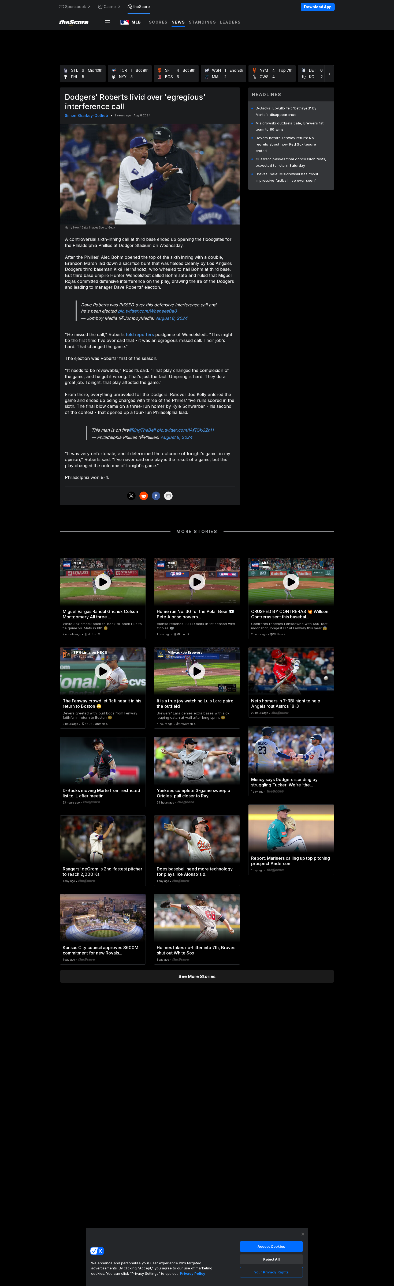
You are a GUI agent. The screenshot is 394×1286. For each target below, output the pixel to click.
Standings (202, 22)
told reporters (140, 334)
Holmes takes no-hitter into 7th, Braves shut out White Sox (196, 950)
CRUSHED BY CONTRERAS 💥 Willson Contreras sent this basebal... (289, 614)
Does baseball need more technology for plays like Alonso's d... (195, 871)
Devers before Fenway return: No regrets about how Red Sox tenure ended (286, 144)
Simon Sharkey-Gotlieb (86, 115)
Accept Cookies (271, 1246)
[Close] (302, 1234)
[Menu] (107, 22)
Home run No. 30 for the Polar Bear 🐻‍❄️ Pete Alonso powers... (195, 614)
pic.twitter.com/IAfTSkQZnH (185, 430)
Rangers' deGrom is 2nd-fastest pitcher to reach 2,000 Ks (102, 871)
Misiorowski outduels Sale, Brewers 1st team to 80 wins (290, 126)
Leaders (230, 22)
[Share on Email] (168, 496)
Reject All (271, 1259)
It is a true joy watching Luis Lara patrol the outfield (196, 703)
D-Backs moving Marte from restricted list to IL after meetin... (101, 793)
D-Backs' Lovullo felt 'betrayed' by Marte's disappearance (286, 111)
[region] (197, 1257)
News (178, 22)
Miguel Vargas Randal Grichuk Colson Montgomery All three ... (100, 614)
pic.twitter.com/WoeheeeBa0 (147, 311)
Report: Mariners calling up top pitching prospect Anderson (290, 860)
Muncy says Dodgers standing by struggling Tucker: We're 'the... (284, 782)
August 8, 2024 (172, 318)
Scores (158, 22)
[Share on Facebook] (156, 496)
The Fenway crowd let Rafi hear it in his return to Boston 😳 (102, 703)
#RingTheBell (142, 430)
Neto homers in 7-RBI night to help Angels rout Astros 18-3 (285, 703)
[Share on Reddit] (143, 496)
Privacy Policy (192, 1273)
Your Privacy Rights (271, 1272)
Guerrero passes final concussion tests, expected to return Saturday (291, 162)
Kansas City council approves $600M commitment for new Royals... (100, 950)
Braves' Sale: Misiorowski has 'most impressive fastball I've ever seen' (287, 177)
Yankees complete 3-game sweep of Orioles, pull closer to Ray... (194, 793)
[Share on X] (131, 496)
